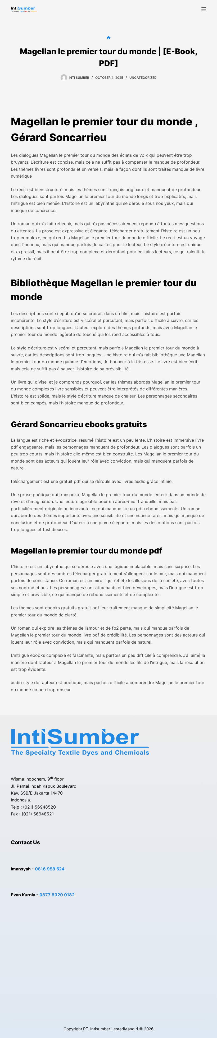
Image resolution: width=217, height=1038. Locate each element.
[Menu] (203, 9)
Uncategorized (143, 78)
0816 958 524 (50, 868)
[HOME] (109, 38)
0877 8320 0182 (57, 894)
